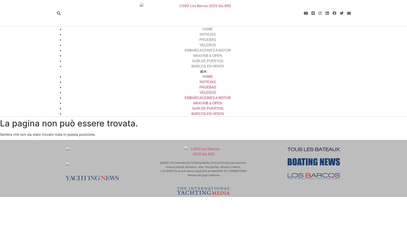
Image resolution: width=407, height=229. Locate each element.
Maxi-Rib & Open (207, 55)
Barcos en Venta (207, 66)
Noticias (208, 34)
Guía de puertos (207, 61)
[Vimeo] (313, 13)
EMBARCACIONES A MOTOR (208, 50)
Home (208, 29)
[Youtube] (306, 13)
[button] (58, 13)
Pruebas (207, 40)
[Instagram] (320, 13)
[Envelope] (349, 13)
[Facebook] (335, 13)
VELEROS (208, 45)
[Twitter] (342, 13)
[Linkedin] (327, 13)
